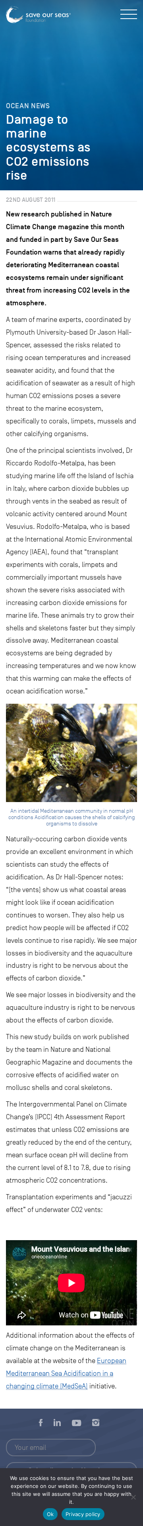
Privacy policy (83, 1514)
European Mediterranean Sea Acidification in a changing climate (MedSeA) (66, 1373)
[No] (133, 1497)
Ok (50, 1514)
